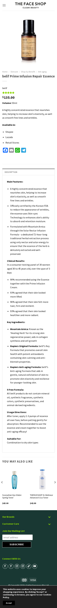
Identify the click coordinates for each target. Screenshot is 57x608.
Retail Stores (12, 142)
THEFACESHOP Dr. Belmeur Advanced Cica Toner (41, 496)
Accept (9, 603)
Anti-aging (42, 71)
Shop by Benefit (28, 71)
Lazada (9, 137)
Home (5, 71)
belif (4, 88)
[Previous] (2, 488)
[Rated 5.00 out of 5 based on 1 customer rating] (28, 92)
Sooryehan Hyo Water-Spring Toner (12, 496)
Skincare (14, 71)
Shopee (9, 131)
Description (11, 172)
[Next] (54, 488)
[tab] (28, 172)
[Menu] (4, 5)
